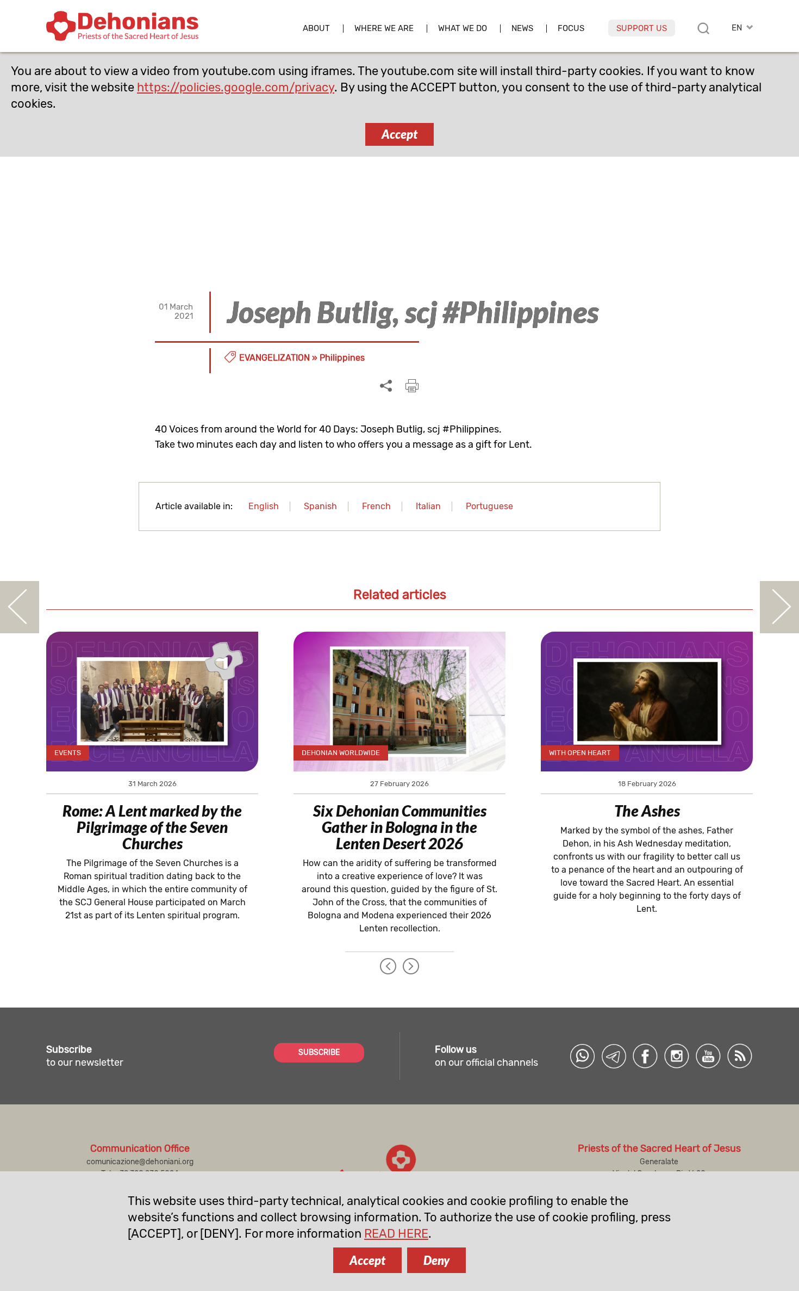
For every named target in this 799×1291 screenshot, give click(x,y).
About (316, 28)
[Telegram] (614, 1056)
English (263, 506)
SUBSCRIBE (319, 1052)
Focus (571, 28)
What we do (462, 28)
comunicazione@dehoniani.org (139, 1161)
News (522, 28)
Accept (399, 134)
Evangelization (274, 358)
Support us (641, 28)
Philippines (342, 358)
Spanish (320, 506)
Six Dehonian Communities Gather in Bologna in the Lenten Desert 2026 (399, 827)
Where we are (384, 28)
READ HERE (396, 1233)
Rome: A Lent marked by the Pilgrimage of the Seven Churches (152, 827)
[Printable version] (412, 386)
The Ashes (647, 810)
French (376, 506)
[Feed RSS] (740, 1056)
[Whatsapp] (582, 1056)
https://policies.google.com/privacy (235, 87)
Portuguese (489, 506)
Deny (436, 1260)
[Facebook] (645, 1056)
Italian (428, 506)
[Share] (386, 386)
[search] (703, 28)
